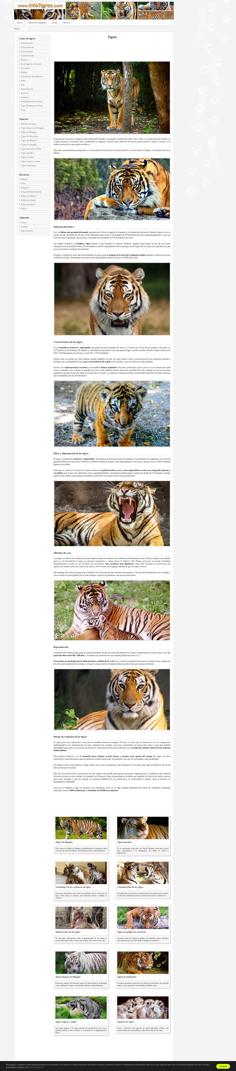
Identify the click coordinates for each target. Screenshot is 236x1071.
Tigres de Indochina (29, 136)
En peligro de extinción (31, 64)
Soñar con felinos (28, 196)
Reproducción (27, 89)
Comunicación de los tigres (130, 887)
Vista (23, 110)
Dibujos (24, 179)
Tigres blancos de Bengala (32, 128)
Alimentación (27, 43)
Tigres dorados (27, 153)
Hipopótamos (27, 231)
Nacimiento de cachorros (32, 76)
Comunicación (27, 55)
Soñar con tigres (28, 204)
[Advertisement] (112, 50)
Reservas (25, 93)
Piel (22, 85)
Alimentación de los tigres (67, 932)
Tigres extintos (27, 157)
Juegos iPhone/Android (31, 192)
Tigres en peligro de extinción (131, 932)
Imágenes (25, 187)
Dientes (24, 60)
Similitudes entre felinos (31, 101)
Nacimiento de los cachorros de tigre (73, 887)
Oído (23, 80)
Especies (23, 119)
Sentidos (25, 97)
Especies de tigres (28, 124)
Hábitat (24, 72)
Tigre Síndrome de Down (32, 105)
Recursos (24, 174)
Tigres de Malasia (28, 140)
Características (27, 47)
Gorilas (24, 226)
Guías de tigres (27, 38)
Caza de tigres (27, 51)
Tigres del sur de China (31, 149)
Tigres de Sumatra (29, 144)
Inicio (19, 22)
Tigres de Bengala (29, 132)
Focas (23, 222)
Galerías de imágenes (37, 22)
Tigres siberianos (28, 165)
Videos (24, 208)
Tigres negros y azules (30, 161)
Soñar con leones (28, 200)
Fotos (54, 22)
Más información (36, 1067)
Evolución (25, 68)
